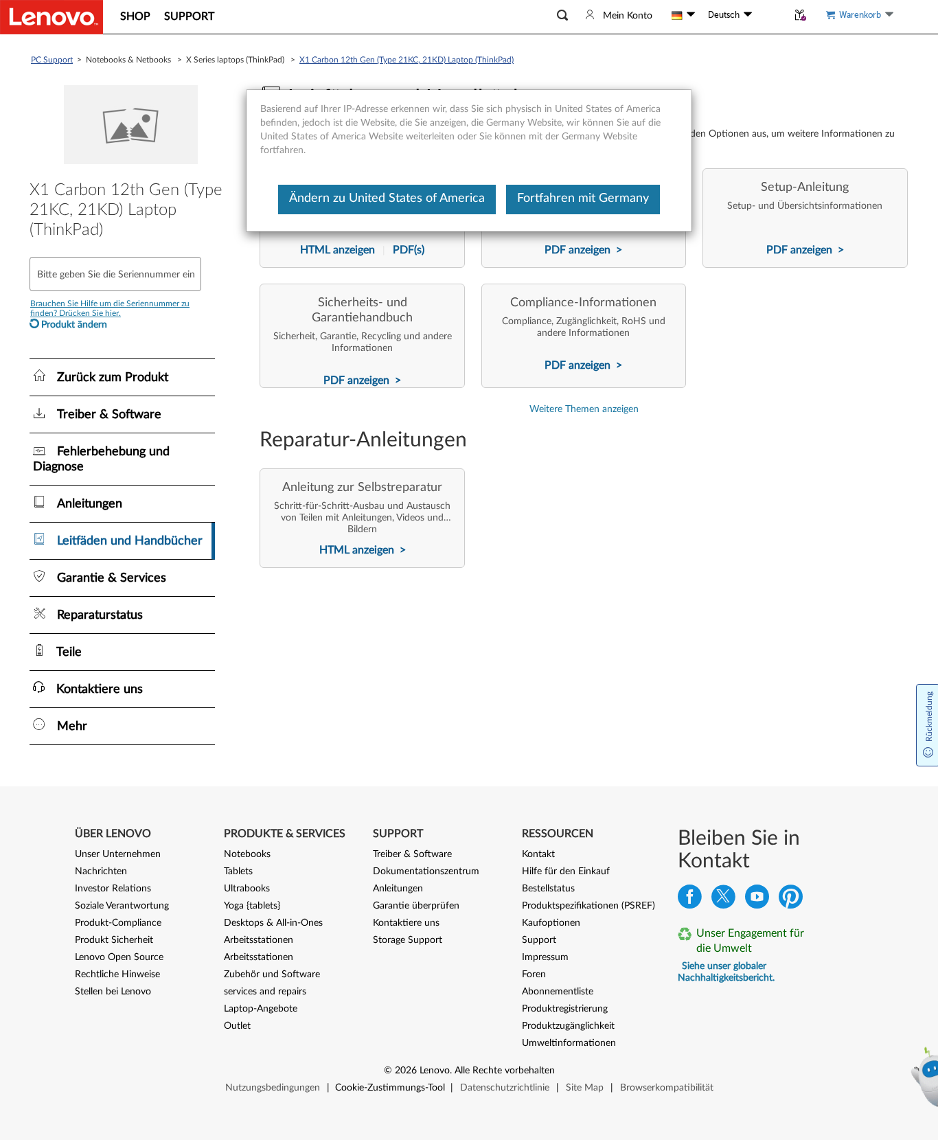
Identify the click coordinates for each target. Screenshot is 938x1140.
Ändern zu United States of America (387, 198)
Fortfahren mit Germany (583, 198)
